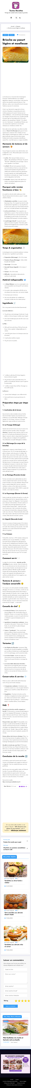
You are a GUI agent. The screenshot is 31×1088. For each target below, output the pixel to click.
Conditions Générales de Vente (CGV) (10, 1081)
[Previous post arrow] (27, 841)
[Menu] (11, 17)
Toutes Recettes (16, 10)
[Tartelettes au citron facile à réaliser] (15, 869)
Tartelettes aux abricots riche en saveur (14, 945)
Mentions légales (23, 1081)
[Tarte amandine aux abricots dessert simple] (15, 901)
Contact (17, 1079)
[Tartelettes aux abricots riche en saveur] (15, 933)
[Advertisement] (15, 80)
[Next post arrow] (27, 848)
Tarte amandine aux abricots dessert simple (14, 913)
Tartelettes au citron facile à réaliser (13, 881)
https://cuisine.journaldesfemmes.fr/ (11, 782)
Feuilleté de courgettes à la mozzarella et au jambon (14, 1039)
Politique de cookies (21, 1083)
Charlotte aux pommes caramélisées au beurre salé (14, 848)
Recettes (7, 1021)
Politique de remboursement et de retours (14, 1085)
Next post (5, 845)
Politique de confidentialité (9, 1083)
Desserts (5, 35)
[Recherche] (16, 17)
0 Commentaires (22, 35)
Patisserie (11, 35)
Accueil (11, 1079)
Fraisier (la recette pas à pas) (12, 842)
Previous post (6, 839)
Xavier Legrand (10, 878)
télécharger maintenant (18, 830)
